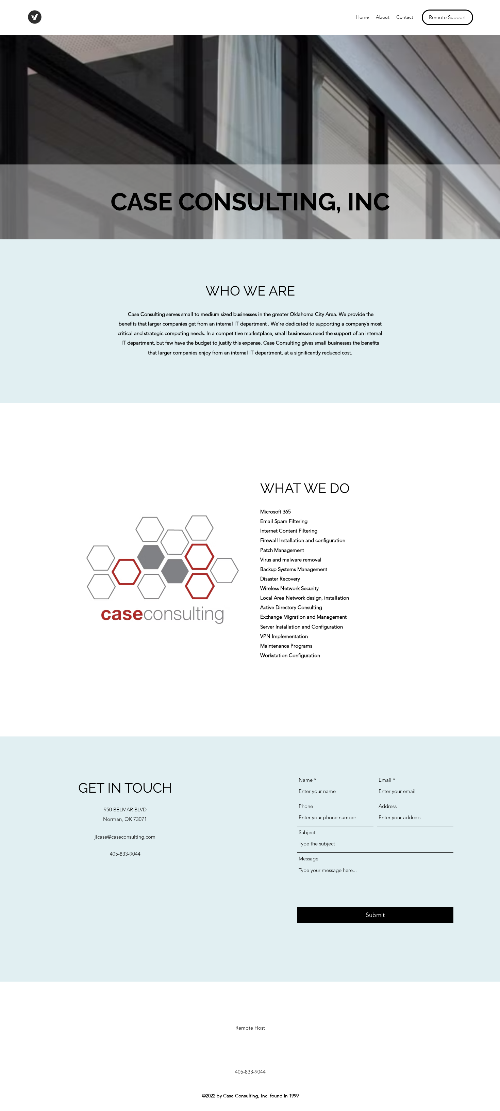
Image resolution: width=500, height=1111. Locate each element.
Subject (307, 832)
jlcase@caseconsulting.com (125, 837)
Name (306, 779)
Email (385, 779)
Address (388, 806)
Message (308, 858)
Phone (306, 806)
